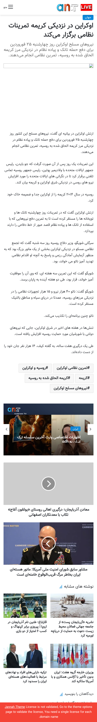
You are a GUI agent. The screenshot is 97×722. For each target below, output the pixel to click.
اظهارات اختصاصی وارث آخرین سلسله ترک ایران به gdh (49, 437)
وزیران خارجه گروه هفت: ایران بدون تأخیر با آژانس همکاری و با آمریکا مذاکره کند (72, 677)
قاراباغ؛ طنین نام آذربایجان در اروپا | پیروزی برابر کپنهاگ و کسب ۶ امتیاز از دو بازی (27, 627)
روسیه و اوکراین (34, 368)
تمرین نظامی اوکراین (72, 368)
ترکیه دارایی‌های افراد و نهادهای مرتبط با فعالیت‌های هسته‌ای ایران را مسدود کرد (26, 677)
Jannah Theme (15, 707)
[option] (48, 429)
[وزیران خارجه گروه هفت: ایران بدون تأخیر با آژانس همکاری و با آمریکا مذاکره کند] (71, 656)
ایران (75, 428)
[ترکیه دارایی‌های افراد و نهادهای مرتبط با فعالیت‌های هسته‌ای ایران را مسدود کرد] (25, 656)
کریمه (83, 378)
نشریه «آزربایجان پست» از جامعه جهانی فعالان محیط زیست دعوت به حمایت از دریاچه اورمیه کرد (72, 629)
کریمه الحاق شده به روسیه (48, 378)
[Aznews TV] (74, 7)
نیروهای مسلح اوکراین (70, 388)
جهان (88, 17)
